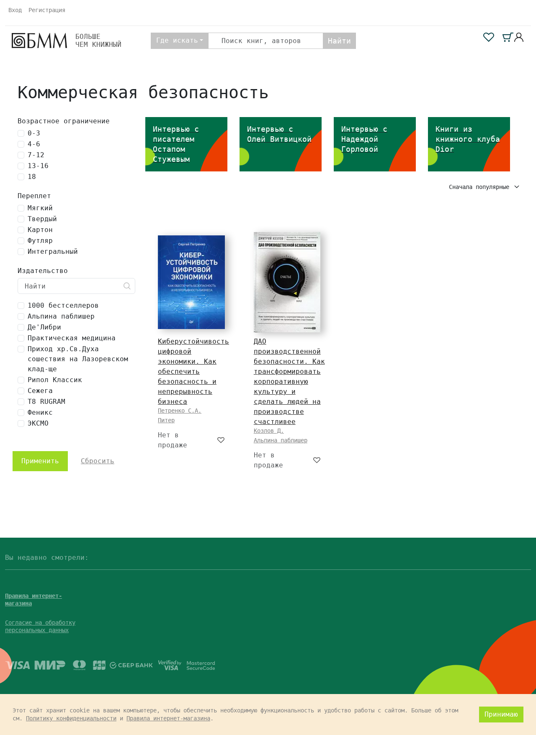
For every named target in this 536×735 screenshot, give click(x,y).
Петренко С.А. (179, 410)
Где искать (177, 40)
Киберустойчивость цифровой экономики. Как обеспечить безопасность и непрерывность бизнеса (193, 371)
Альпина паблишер (280, 440)
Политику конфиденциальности (71, 718)
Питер (166, 420)
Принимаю (501, 714)
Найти (339, 40)
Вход (15, 10)
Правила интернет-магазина (168, 718)
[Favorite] (221, 440)
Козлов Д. (269, 430)
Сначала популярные (481, 187)
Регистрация (46, 10)
